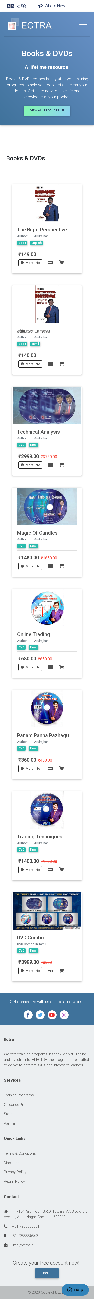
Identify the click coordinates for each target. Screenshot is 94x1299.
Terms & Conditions (20, 1153)
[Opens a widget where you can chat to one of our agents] (75, 1290)
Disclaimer (12, 1163)
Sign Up (47, 1273)
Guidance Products (19, 1105)
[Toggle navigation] (83, 24)
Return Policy (14, 1181)
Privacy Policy (15, 1172)
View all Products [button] (45, 110)
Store (8, 1114)
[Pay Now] (48, 263)
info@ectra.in (22, 1245)
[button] (28, 1014)
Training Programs (19, 1095)
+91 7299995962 (24, 1236)
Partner (9, 1123)
